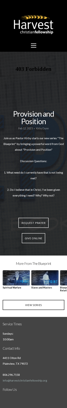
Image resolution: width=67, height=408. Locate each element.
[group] (16, 281)
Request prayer (33, 223)
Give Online (33, 238)
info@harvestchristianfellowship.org (25, 380)
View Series (33, 305)
